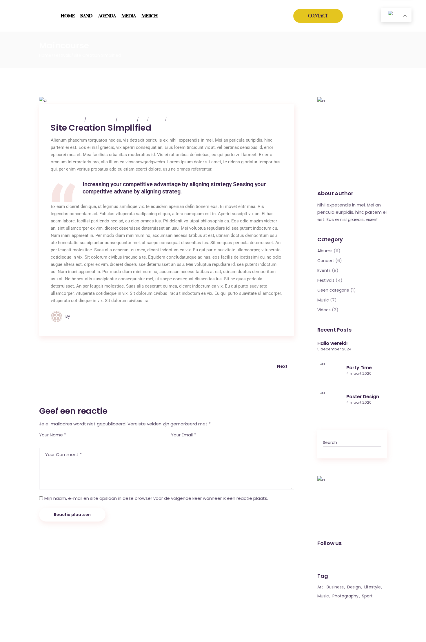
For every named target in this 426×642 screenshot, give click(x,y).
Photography (345, 596)
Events (324, 270)
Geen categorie (333, 290)
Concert (325, 261)
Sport (367, 596)
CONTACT (318, 15)
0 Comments (101, 119)
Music (174, 119)
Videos (324, 310)
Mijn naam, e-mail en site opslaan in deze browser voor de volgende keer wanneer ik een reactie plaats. (156, 498)
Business (335, 587)
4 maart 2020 (359, 373)
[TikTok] (377, 19)
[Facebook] (359, 18)
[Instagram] (350, 18)
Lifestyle (372, 587)
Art (143, 119)
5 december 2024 (334, 349)
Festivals (62, 55)
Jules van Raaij (86, 316)
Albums (324, 251)
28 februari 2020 (67, 119)
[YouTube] (368, 18)
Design (157, 119)
